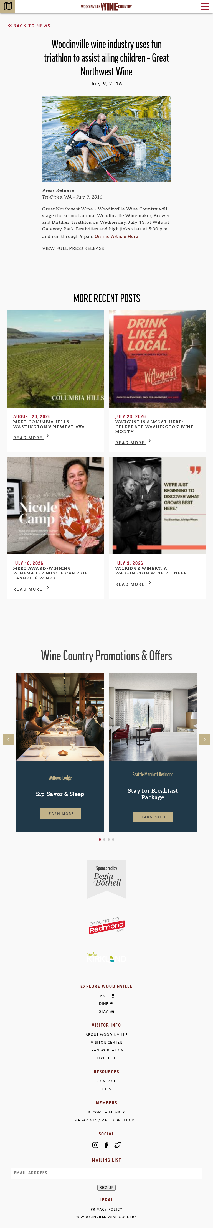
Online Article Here (116, 236)
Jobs (106, 1089)
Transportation (106, 1050)
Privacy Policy (106, 1209)
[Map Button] (7, 7)
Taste (103, 996)
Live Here (106, 1058)
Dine (103, 1003)
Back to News (32, 25)
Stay (103, 1011)
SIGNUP (106, 1188)
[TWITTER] (117, 1145)
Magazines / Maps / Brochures (106, 1120)
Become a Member (106, 1112)
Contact (106, 1081)
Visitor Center (106, 1042)
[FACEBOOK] (106, 1145)
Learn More (60, 813)
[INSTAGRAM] (95, 1145)
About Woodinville (106, 1035)
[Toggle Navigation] (205, 6)
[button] (100, 839)
